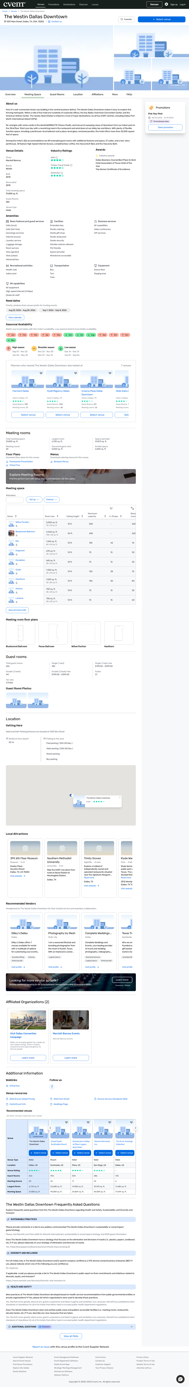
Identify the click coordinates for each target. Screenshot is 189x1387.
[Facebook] (52, 1086)
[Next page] (126, 390)
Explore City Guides (21, 1368)
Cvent (4, 11)
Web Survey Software (63, 1371)
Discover (83, 4)
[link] (25, 922)
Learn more (28, 1057)
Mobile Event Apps (62, 1364)
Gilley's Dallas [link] (19, 933)
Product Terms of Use (146, 1361)
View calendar (15, 317)
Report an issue (41, 1346)
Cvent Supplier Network (23, 1357)
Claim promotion (165, 127)
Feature (50, 499)
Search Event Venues (22, 1361)
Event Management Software (66, 1357)
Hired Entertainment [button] (93, 957)
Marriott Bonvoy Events (66, 1033)
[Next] (130, 864)
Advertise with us (144, 1368)
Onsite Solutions (19, 1371)
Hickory (19, 588)
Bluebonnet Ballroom (25, 531)
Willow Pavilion (22, 522)
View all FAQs (71, 1336)
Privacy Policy (143, 1357)
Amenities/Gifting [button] (18, 957)
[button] (56, 57)
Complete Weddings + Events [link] (99, 933)
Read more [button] (89, 877)
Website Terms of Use (146, 1364)
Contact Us (100, 1361)
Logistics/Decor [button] (54, 957)
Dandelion (20, 560)
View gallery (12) (177, 85)
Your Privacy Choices (104, 1368)
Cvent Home (100, 1357)
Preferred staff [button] (17, 961)
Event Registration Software (66, 1361)
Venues (40, 4)
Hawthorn (20, 579)
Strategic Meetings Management (68, 1368)
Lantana (19, 598)
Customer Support (103, 1364)
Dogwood (20, 550)
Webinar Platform (61, 1375)
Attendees (11, 495)
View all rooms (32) (17, 610)
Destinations (69, 4)
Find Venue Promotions (22, 1364)
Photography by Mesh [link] (61, 933)
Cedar (18, 569)
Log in (182, 4)
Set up (33, 499)
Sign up (174, 4)
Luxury (95, 4)
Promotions (53, 4)
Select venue (163, 19)
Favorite (128, 19)
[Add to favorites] (41, 373)
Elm (17, 541)
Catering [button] (31, 957)
